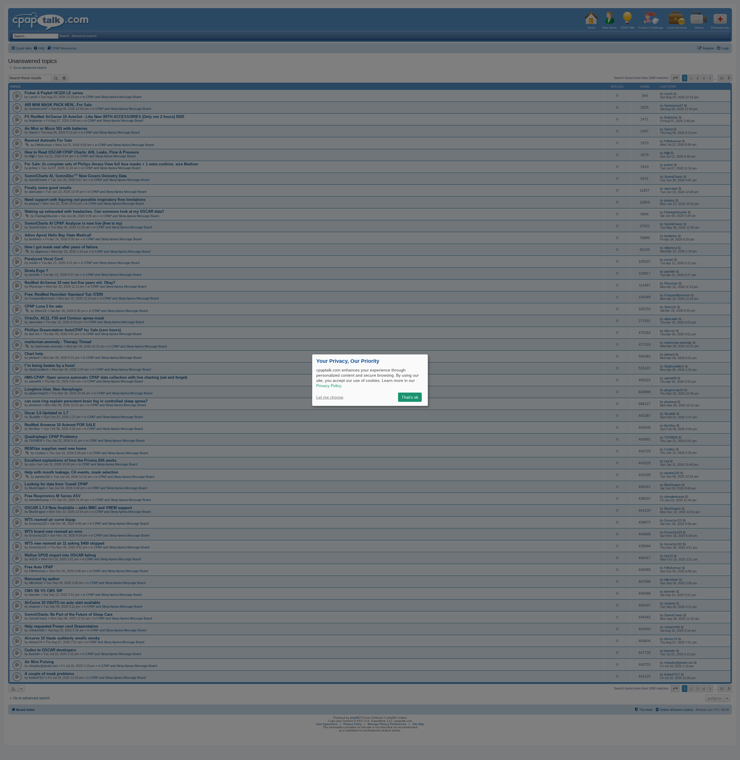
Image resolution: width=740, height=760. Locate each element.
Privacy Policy (328, 385)
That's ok (410, 397)
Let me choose (329, 397)
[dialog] (370, 380)
